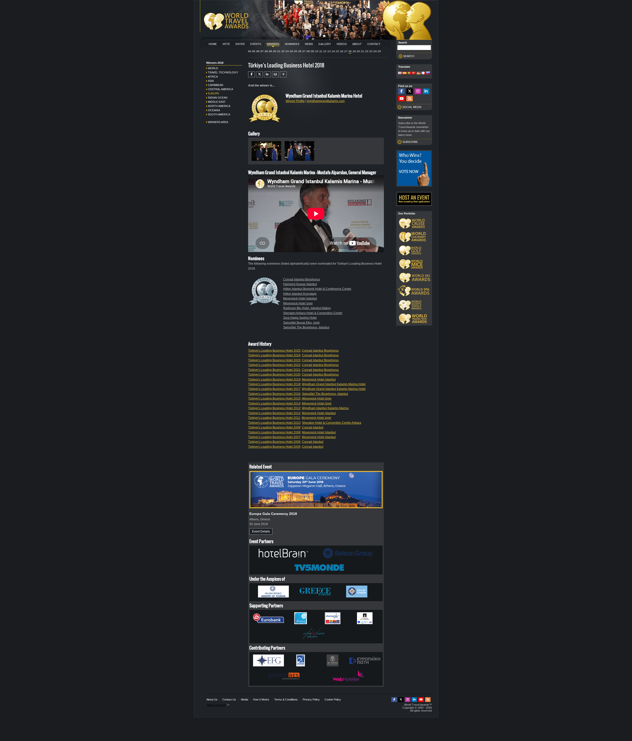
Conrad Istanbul (312, 427)
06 (299, 51)
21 (362, 51)
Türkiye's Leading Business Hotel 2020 (274, 374)
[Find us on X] (409, 91)
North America (219, 106)
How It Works (261, 699)
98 (266, 51)
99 (270, 51)
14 (333, 51)
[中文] (414, 73)
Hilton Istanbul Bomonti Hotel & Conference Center (317, 289)
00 (274, 51)
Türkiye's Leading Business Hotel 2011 (274, 418)
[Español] (405, 73)
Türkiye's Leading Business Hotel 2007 (274, 437)
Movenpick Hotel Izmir (316, 418)
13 (329, 51)
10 (316, 51)
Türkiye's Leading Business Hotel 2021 (274, 370)
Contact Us (229, 699)
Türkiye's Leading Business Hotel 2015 (274, 398)
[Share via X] (259, 74)
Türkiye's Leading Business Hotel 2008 (274, 432)
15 (337, 51)
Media (244, 699)
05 (295, 51)
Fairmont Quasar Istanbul (300, 284)
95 (253, 51)
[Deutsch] (419, 73)
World (213, 68)
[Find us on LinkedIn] (426, 91)
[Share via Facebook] (251, 74)
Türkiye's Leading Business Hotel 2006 (274, 442)
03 (287, 51)
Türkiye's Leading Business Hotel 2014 (274, 403)
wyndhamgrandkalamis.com (326, 101)
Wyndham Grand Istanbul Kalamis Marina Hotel (334, 384)
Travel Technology (223, 72)
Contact (373, 43)
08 (308, 51)
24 (375, 51)
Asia (211, 80)
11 (320, 51)
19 (354, 51)
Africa (213, 76)
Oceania (214, 110)
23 (371, 51)
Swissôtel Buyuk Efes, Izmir (301, 322)
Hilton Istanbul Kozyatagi (299, 294)
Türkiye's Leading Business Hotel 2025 (274, 350)
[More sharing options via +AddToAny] (283, 74)
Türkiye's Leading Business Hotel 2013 (274, 408)
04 (291, 51)
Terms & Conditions (286, 699)
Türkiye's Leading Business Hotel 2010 (274, 422)
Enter (240, 43)
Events (255, 43)
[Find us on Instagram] (418, 91)
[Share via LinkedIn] (267, 74)
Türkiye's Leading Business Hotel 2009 (274, 427)
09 (312, 51)
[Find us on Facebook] (401, 91)
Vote (226, 43)
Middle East (217, 101)
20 (358, 51)
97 (262, 51)
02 (283, 51)
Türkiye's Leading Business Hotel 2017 (274, 389)
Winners (273, 43)
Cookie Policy (333, 699)
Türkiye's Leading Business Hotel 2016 (274, 394)
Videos (341, 43)
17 (345, 51)
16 (341, 51)
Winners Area (218, 122)
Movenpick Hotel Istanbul (300, 298)
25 (379, 51)
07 (304, 51)
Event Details (261, 531)
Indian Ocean (217, 97)
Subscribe (410, 141)
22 (366, 51)
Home (213, 43)
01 (278, 51)
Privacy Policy (311, 699)
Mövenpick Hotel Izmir (298, 303)
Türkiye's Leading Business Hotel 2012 (274, 413)
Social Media (411, 107)
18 (350, 51)
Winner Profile (295, 101)
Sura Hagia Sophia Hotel (300, 317)
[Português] (409, 73)
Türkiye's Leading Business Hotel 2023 (274, 360)
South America (219, 114)
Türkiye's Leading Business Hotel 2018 (274, 384)
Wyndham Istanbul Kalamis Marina (325, 408)
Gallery (324, 43)
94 (249, 51)
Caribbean (215, 85)
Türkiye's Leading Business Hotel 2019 (274, 379)
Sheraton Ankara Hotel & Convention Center (312, 313)
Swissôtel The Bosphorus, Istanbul (306, 327)
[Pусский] (428, 73)
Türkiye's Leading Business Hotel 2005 (274, 446)
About (357, 43)
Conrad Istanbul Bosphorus (301, 279)
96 (258, 51)
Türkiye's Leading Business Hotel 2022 (274, 365)
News (309, 43)
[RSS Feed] (409, 99)
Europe (213, 93)
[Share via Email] (275, 74)
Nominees (292, 43)
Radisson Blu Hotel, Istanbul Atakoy (307, 308)
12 (324, 51)
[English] (400, 73)
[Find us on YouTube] (401, 99)
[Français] (423, 73)
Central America (220, 89)
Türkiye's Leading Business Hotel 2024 (274, 355)
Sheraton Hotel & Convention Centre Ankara (331, 422)
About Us (211, 699)
